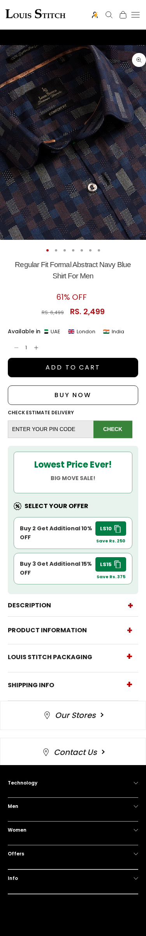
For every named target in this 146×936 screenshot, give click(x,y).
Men (13, 806)
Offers (16, 853)
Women (17, 830)
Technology (22, 782)
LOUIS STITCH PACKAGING (50, 657)
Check (112, 429)
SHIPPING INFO (31, 685)
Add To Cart (73, 367)
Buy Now (73, 395)
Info (13, 878)
